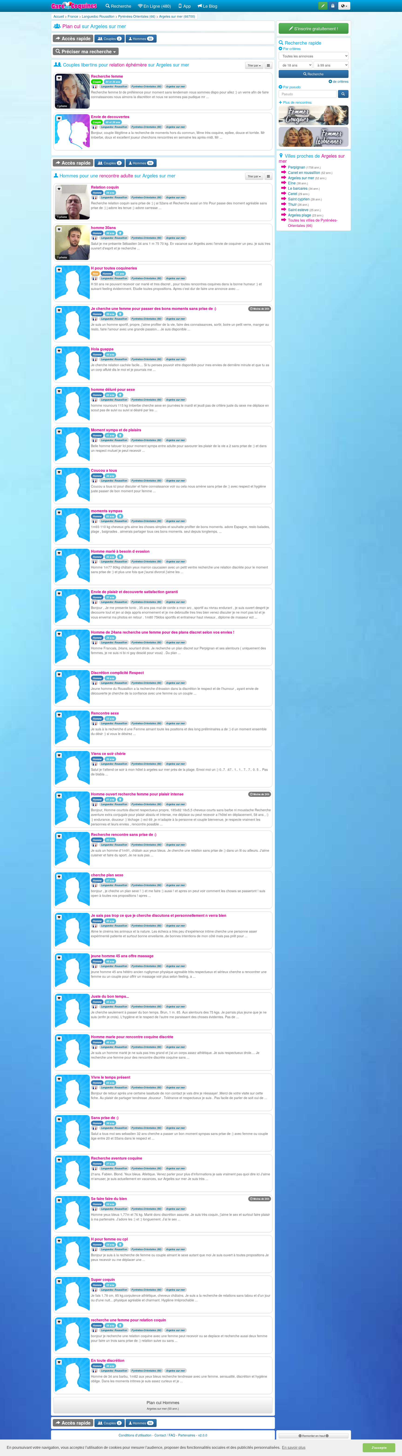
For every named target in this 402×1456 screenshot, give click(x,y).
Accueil (59, 16)
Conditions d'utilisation (135, 1435)
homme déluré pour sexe (113, 389)
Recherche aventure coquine (116, 1158)
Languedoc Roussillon (98, 16)
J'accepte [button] (379, 1447)
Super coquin (103, 1279)
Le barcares (298, 188)
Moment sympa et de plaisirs (116, 429)
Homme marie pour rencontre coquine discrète (132, 1036)
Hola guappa (102, 349)
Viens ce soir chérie (108, 753)
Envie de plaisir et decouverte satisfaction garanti (134, 591)
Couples (111, 38)
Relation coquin (105, 187)
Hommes (142, 38)
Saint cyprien (299, 199)
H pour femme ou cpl (109, 1239)
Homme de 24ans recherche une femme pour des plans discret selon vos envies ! (162, 632)
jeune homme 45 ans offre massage (122, 955)
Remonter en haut (314, 1436)
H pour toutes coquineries (114, 268)
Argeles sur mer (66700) (177, 16)
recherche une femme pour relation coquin (128, 1320)
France (73, 16)
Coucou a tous (104, 470)
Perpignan (296, 167)
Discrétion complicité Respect (117, 672)
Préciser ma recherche (86, 51)
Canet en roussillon (304, 172)
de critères (340, 81)
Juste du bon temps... (110, 996)
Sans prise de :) (104, 1117)
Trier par (253, 65)
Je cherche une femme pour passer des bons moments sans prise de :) (153, 308)
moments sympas (106, 510)
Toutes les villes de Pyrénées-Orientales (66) (313, 222)
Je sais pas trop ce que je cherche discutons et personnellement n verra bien (158, 915)
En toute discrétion (107, 1360)
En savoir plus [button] (293, 1447)
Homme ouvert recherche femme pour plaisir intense (137, 794)
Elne (292, 183)
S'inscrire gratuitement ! (315, 28)
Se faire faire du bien (109, 1198)
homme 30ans (103, 227)
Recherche (120, 6)
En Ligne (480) (156, 6)
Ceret (292, 193)
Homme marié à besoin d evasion (120, 551)
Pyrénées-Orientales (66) (136, 16)
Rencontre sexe (105, 713)
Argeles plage (299, 215)
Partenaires (186, 1435)
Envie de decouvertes (110, 116)
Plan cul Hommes (163, 1404)
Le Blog (209, 6)
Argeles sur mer (175, 86)
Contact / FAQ (164, 1435)
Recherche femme (107, 76)
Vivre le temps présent (110, 1077)
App (186, 6)
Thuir (292, 204)
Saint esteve (298, 209)
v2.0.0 (202, 1435)
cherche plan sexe (107, 875)
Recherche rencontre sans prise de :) (123, 834)
